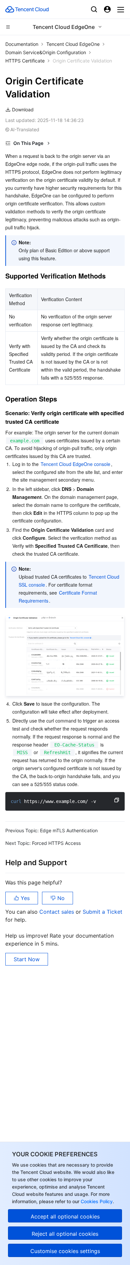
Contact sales (57, 911)
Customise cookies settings (65, 1251)
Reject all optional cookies (65, 1233)
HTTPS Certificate (25, 60)
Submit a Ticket (102, 911)
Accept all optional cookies (65, 1216)
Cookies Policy (96, 1201)
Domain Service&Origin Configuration (45, 52)
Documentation (21, 44)
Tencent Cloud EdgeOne (73, 44)
